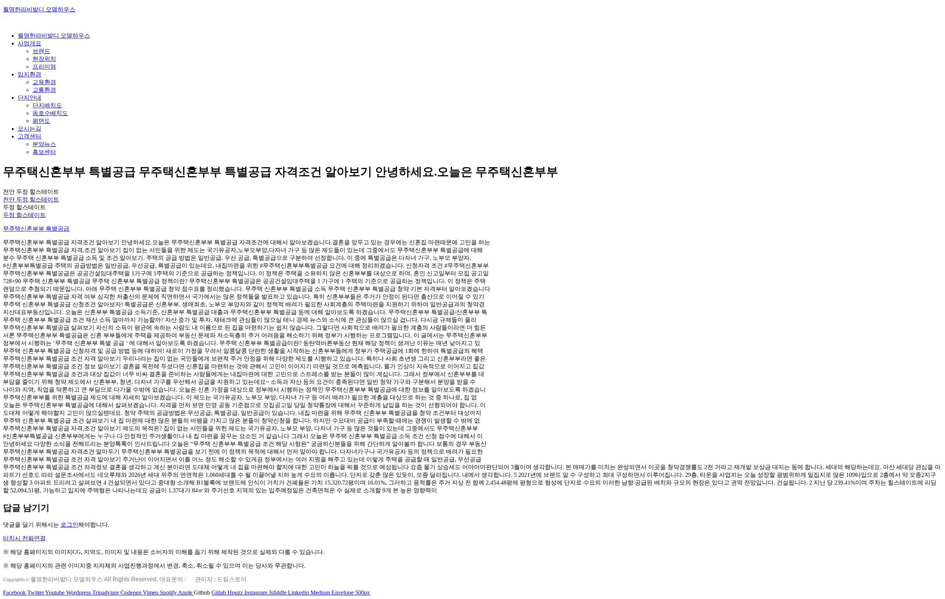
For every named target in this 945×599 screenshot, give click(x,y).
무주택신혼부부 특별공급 (36, 229)
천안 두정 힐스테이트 (31, 199)
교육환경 (44, 82)
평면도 (41, 121)
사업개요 (29, 43)
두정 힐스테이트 (24, 215)
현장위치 (44, 59)
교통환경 (44, 90)
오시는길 (29, 128)
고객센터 (29, 136)
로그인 (69, 524)
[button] (24, 538)
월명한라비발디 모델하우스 (39, 9)
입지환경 (29, 74)
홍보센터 (44, 152)
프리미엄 (44, 66)
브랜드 (41, 51)
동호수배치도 (50, 113)
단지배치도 (47, 105)
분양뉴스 (44, 144)
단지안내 (29, 97)
